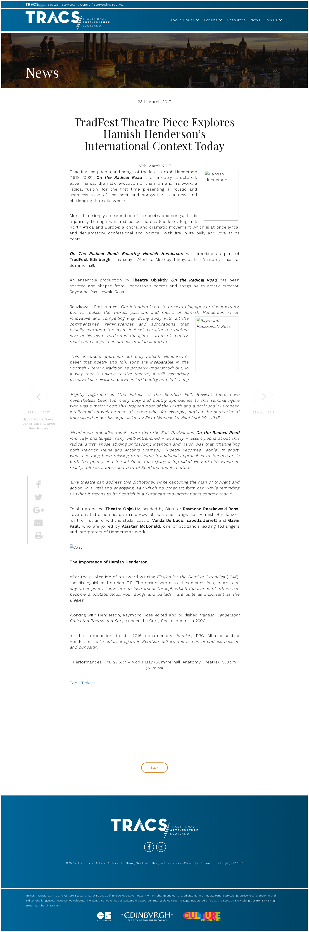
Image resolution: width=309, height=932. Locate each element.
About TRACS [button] (182, 20)
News (255, 20)
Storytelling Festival (109, 4)
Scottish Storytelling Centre (69, 4)
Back (155, 767)
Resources (236, 20)
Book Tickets (82, 682)
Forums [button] (210, 20)
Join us (271, 20)
